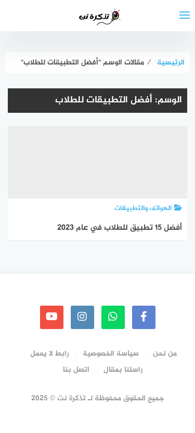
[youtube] (51, 317)
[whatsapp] (113, 317)
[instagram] (82, 317)
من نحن (165, 354)
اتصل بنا (76, 370)
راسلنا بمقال (122, 370)
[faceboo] (143, 317)
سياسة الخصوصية (111, 354)
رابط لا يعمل (49, 354)
